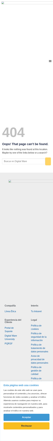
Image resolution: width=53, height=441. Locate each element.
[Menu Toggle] (50, 61)
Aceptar (26, 417)
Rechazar (26, 426)
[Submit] (48, 161)
